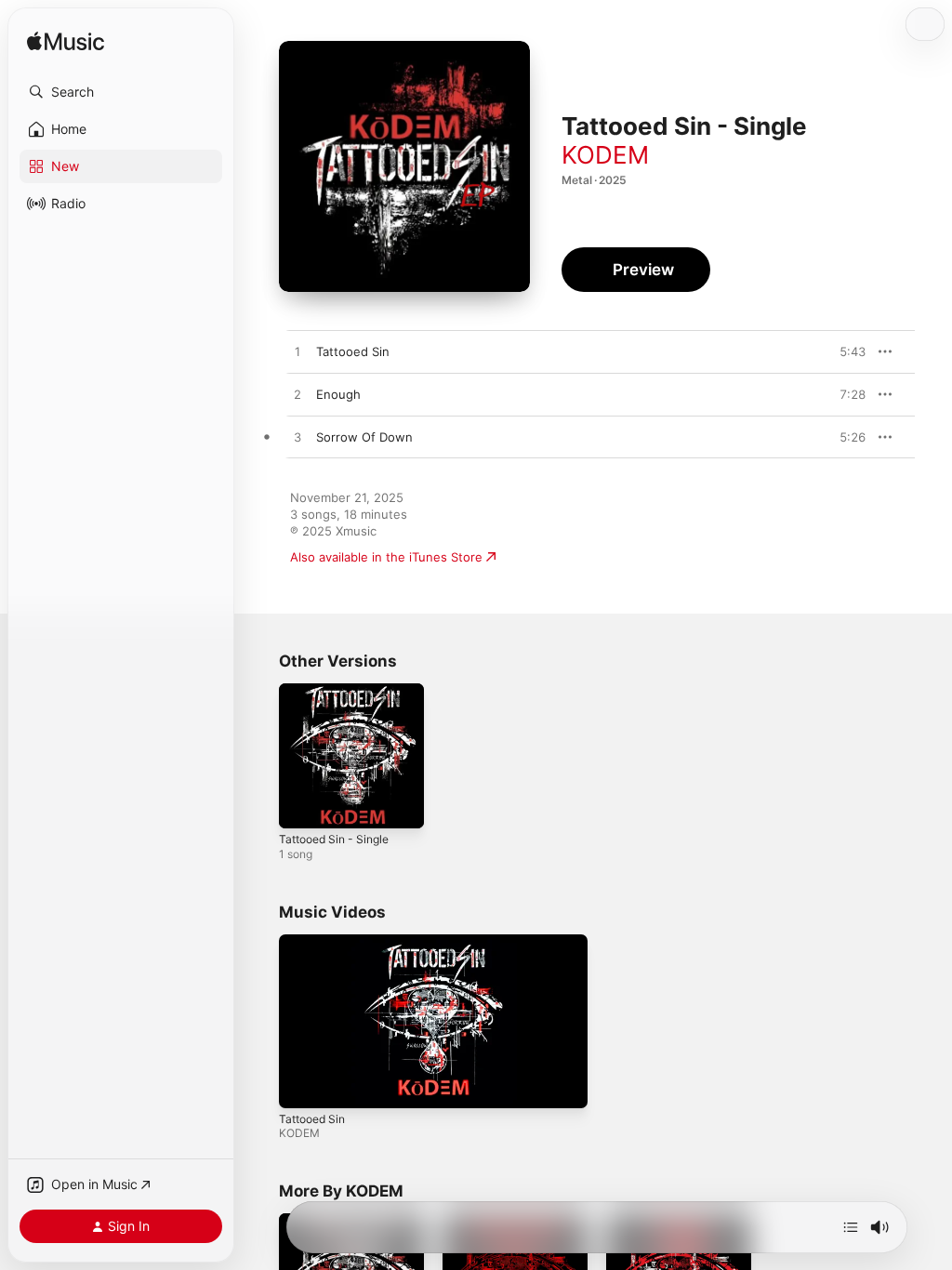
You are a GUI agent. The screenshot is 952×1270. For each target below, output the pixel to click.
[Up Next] (851, 1227)
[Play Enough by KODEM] (297, 395)
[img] (65, 42)
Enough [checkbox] (338, 394)
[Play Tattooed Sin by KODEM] (297, 352)
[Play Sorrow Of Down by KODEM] (297, 438)
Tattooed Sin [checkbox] (353, 351)
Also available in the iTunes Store (386, 556)
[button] (120, 92)
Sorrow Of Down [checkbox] (364, 437)
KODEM (605, 154)
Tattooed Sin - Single (334, 839)
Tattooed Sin (312, 1119)
